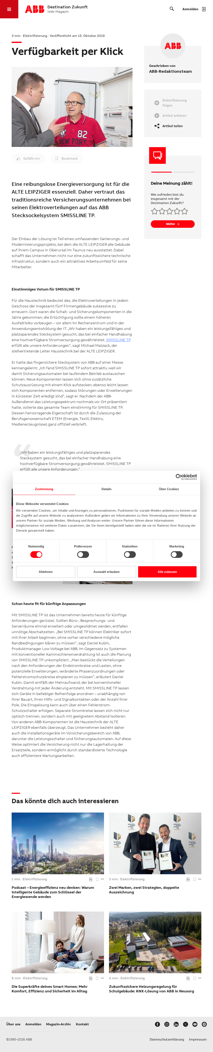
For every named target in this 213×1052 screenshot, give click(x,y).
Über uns (13, 1024)
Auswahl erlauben (106, 572)
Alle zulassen (167, 572)
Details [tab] (107, 489)
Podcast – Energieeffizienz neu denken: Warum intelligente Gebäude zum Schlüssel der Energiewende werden (53, 892)
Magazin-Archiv (58, 1024)
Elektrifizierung (35, 879)
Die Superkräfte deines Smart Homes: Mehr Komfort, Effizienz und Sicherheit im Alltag (50, 988)
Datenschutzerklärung (167, 1039)
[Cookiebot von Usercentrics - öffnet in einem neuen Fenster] (179, 477)
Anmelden (33, 1024)
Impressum (198, 1039)
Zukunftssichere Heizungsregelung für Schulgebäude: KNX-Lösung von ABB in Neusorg (151, 988)
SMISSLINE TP (118, 340)
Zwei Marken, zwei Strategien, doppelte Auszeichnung (144, 889)
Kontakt (82, 1024)
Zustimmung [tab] (44, 489)
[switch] (83, 554)
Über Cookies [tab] (169, 489)
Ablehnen (46, 572)
